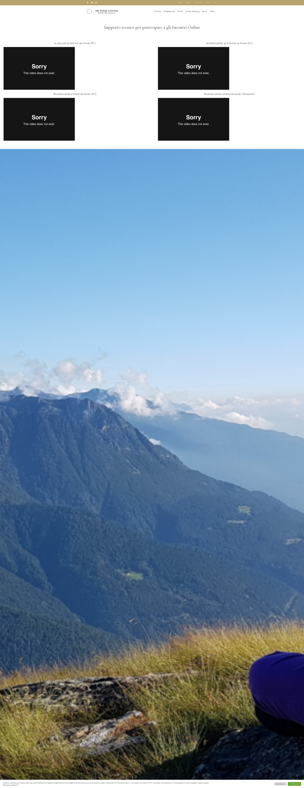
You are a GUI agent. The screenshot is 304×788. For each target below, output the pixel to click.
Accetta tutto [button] (294, 784)
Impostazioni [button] (280, 784)
